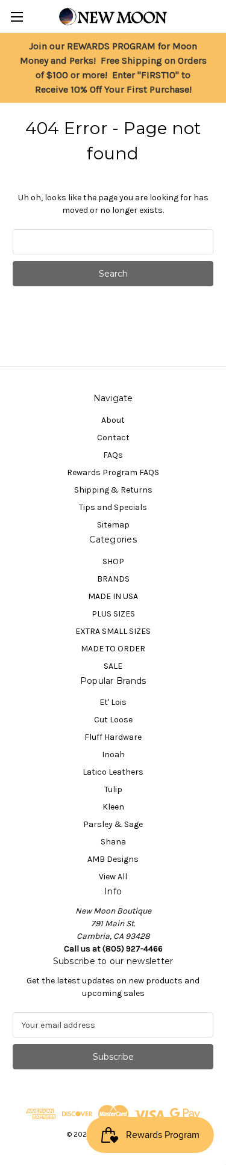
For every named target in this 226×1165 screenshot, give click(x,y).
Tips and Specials (113, 507)
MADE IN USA (113, 596)
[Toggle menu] (16, 16)
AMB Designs (113, 859)
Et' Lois (113, 702)
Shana (113, 842)
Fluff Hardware (113, 737)
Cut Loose (113, 720)
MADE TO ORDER (113, 649)
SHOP (113, 561)
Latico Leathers (113, 772)
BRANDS (113, 579)
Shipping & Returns (113, 490)
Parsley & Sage (113, 824)
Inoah (113, 754)
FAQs (113, 455)
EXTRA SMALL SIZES (113, 631)
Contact (113, 437)
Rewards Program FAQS (113, 472)
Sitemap (113, 525)
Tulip (113, 789)
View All (113, 876)
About (113, 420)
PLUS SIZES (113, 614)
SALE (113, 666)
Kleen (113, 807)
